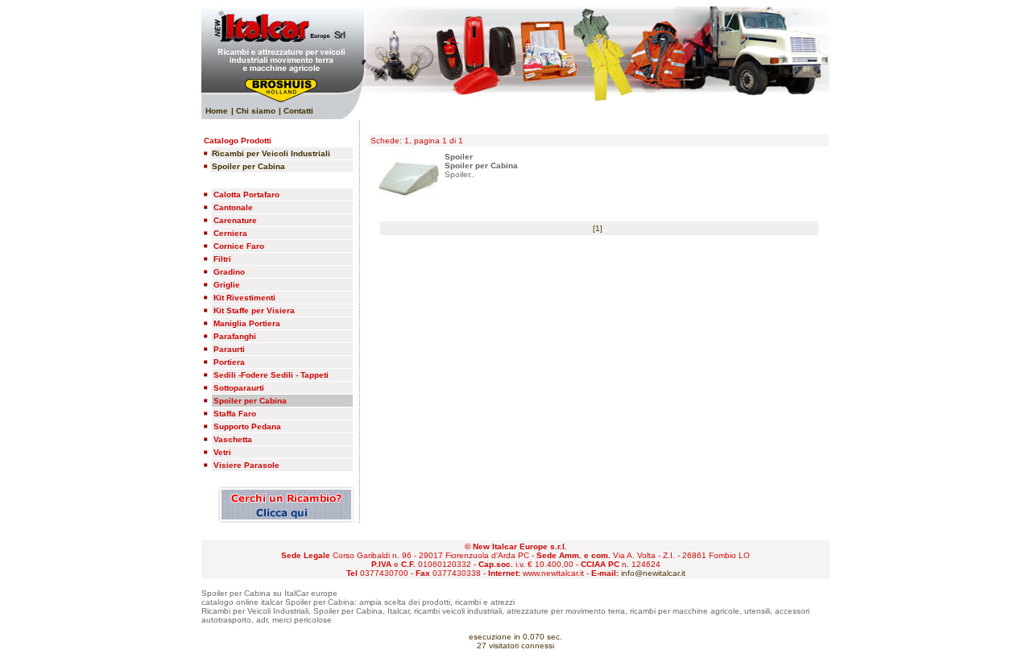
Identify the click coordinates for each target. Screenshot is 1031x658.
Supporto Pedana (247, 426)
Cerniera (230, 233)
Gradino (229, 271)
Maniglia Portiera (246, 323)
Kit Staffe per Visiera (254, 310)
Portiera (229, 362)
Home (216, 110)
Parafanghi (234, 336)
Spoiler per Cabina (250, 400)
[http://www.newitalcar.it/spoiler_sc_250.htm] (408, 196)
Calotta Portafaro (246, 194)
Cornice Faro (238, 246)
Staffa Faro (234, 413)
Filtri (222, 259)
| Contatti (296, 110)
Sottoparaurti (238, 387)
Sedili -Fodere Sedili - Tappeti (271, 374)
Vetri (222, 452)
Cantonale (233, 207)
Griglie (226, 284)
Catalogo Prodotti (237, 140)
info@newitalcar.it (653, 573)
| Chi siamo (253, 110)
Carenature (235, 220)
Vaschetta (232, 439)
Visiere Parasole (246, 465)
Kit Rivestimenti (244, 297)
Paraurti (229, 349)
